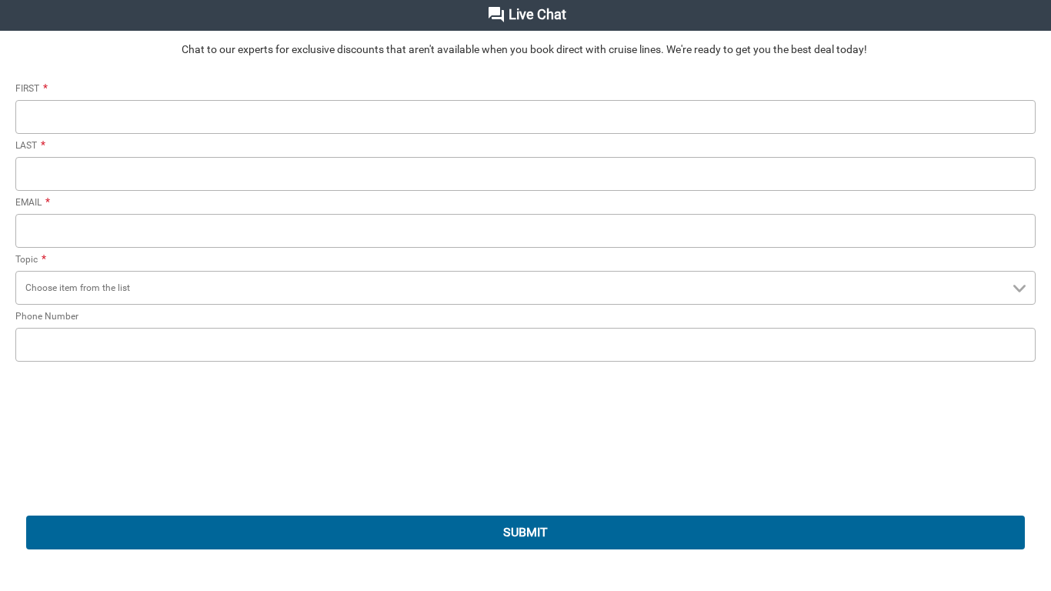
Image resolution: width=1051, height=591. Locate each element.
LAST (30, 145)
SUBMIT (525, 532)
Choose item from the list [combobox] (77, 287)
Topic (30, 259)
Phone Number (46, 316)
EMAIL (32, 202)
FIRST (31, 88)
